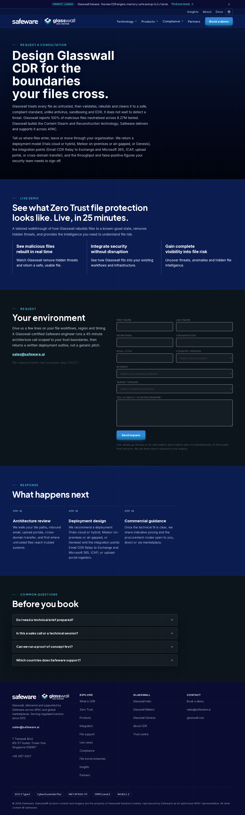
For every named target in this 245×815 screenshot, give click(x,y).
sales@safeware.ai (28, 354)
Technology (125, 21)
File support (87, 734)
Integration (86, 726)
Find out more (181, 4)
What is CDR (87, 701)
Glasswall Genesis (144, 717)
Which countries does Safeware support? (48, 660)
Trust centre (141, 734)
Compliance (171, 21)
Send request (131, 435)
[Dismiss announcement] (229, 4)
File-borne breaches (93, 758)
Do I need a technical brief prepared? (44, 620)
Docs (219, 11)
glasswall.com (195, 717)
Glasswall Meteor (144, 709)
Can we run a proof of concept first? (44, 647)
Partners (194, 21)
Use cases (86, 742)
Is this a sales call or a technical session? (47, 633)
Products (148, 21)
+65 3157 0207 (21, 756)
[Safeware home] (25, 21)
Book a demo (219, 21)
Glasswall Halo (142, 701)
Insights (192, 11)
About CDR (140, 726)
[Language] (229, 11)
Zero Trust (86, 709)
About (207, 11)
